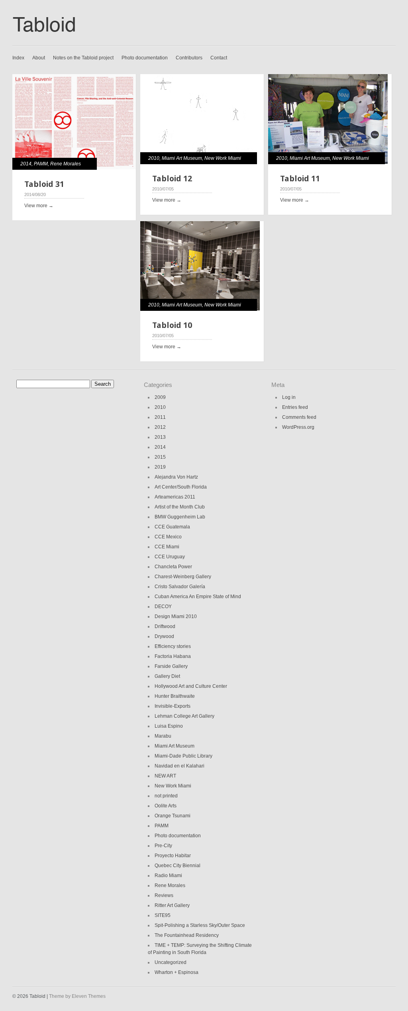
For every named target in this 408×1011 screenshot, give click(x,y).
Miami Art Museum (182, 158)
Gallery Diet (167, 676)
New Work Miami (222, 158)
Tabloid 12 (172, 178)
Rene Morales (65, 164)
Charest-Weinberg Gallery (183, 576)
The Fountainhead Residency (187, 935)
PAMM (41, 164)
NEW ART (165, 776)
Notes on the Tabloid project (83, 58)
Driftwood (165, 626)
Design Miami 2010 (176, 616)
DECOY (163, 606)
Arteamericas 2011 (175, 497)
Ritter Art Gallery (172, 905)
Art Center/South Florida (181, 487)
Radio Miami (168, 875)
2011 (160, 417)
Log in (289, 397)
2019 (160, 467)
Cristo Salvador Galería (180, 586)
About (38, 58)
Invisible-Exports (172, 706)
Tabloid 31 (44, 184)
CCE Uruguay (170, 556)
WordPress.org (298, 427)
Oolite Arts (166, 806)
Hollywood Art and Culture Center (191, 686)
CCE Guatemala (172, 527)
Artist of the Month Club (180, 507)
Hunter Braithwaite (175, 696)
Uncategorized (170, 962)
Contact (218, 58)
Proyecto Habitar (173, 855)
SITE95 (163, 915)
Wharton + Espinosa (176, 972)
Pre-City (163, 845)
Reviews (164, 895)
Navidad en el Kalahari (179, 766)
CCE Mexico (168, 537)
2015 (160, 457)
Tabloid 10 (172, 325)
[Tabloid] (47, 35)
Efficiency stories (173, 646)
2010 (153, 158)
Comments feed (299, 417)
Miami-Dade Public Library (183, 756)
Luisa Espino (169, 726)
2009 (160, 397)
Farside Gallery (171, 666)
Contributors (189, 58)
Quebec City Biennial (177, 865)
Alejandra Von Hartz (176, 477)
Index (18, 58)
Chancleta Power (173, 566)
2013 (160, 437)
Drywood (164, 636)
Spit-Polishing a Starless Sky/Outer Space (200, 925)
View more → (38, 205)
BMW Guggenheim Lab (180, 517)
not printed (166, 796)
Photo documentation (145, 58)
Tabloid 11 (300, 178)
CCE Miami (167, 547)
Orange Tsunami (172, 816)
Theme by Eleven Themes (77, 996)
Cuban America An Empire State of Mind (198, 596)
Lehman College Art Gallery (184, 716)
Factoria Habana (173, 656)
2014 (25, 164)
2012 (160, 427)
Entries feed (295, 407)
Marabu (163, 736)
